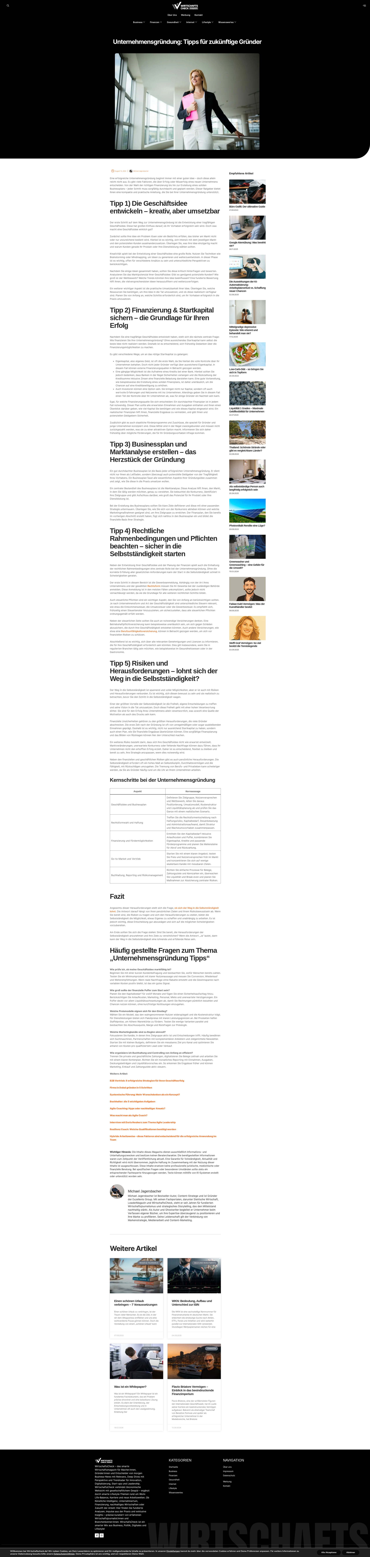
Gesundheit (173, 22)
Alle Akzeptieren (328, 1552)
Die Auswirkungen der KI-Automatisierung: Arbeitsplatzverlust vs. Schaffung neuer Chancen (247, 286)
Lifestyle (206, 22)
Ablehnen (350, 1552)
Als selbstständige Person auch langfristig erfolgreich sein (246, 488)
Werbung (185, 15)
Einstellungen (173, 1551)
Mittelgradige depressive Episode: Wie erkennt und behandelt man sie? (243, 330)
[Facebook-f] (97, 1535)
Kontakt (199, 15)
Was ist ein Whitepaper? (130, 1386)
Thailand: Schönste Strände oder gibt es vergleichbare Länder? (247, 449)
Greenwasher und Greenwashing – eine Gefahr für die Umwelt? (246, 564)
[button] (8, 5)
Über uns (172, 15)
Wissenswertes (226, 22)
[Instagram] (102, 1535)
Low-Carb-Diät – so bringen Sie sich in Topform (246, 371)
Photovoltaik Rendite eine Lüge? (247, 525)
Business (137, 22)
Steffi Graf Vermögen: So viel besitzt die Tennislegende (245, 645)
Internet (190, 22)
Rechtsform (153, 586)
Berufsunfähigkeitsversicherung (139, 631)
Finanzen (154, 22)
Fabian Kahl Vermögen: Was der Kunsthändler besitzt (247, 605)
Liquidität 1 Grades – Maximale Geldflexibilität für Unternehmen (246, 410)
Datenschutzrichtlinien (64, 1554)
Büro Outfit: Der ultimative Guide (247, 206)
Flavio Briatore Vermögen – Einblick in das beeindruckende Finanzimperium (193, 1390)
